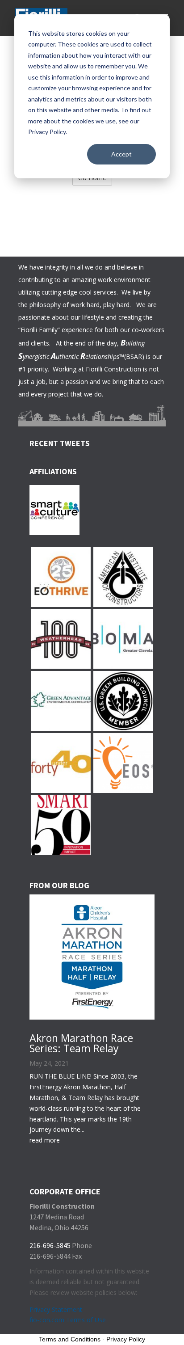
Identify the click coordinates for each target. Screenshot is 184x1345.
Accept (121, 154)
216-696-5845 (50, 1245)
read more (44, 1140)
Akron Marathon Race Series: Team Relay (81, 1043)
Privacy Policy (125, 1339)
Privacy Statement (55, 1309)
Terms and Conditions (69, 1339)
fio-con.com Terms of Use (67, 1319)
